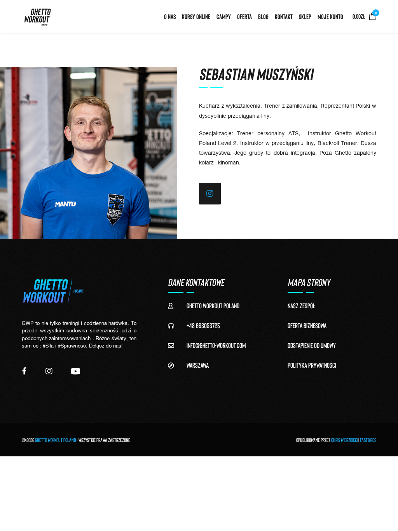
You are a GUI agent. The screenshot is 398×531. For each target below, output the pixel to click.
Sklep (305, 16)
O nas (170, 16)
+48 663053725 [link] (203, 325)
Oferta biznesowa (307, 325)
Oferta (244, 16)
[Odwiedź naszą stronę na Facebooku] (24, 371)
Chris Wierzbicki (344, 440)
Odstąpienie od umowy (312, 345)
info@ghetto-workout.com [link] (216, 345)
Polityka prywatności (312, 365)
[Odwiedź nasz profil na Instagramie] (48, 371)
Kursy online (196, 16)
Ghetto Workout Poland (55, 440)
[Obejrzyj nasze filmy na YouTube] (75, 371)
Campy (223, 16)
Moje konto (330, 16)
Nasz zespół (301, 305)
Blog (263, 16)
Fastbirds (368, 440)
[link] (210, 193)
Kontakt (284, 16)
